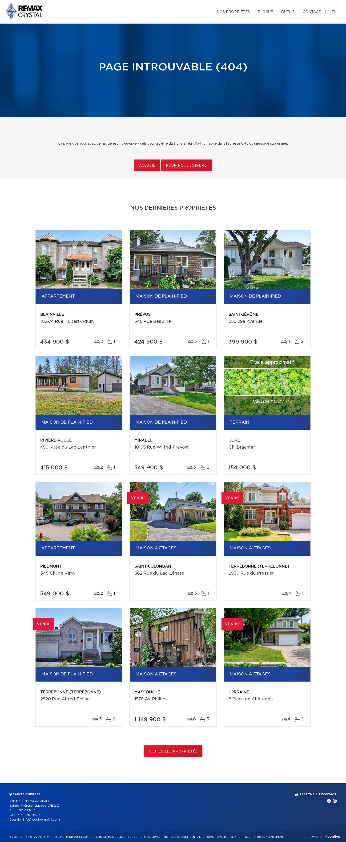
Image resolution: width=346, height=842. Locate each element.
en (334, 12)
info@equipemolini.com (41, 819)
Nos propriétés (233, 12)
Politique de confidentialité (184, 837)
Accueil (147, 165)
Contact (312, 12)
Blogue (265, 12)
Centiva (332, 836)
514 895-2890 (28, 815)
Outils (288, 12)
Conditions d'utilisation (224, 837)
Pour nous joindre (186, 165)
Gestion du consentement (264, 837)
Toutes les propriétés (173, 751)
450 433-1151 (26, 810)
